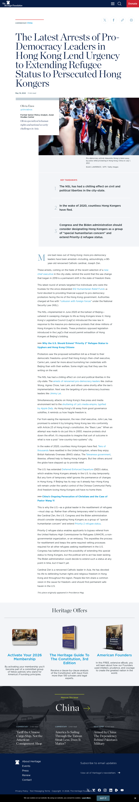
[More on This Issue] (86, 706)
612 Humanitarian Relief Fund (88, 289)
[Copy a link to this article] (122, 20)
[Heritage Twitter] (88, 791)
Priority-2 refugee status (88, 523)
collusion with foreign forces (76, 301)
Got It (103, 798)
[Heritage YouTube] (122, 791)
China (29, 23)
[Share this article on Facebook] (113, 20)
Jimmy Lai (55, 393)
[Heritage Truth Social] (93, 791)
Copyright (56, 791)
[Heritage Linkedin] (110, 791)
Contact (27, 779)
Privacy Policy (21, 791)
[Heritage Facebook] (99, 791)
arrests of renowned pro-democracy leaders (76, 381)
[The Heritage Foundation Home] (12, 4)
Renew (26, 775)
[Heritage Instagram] (105, 791)
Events (26, 766)
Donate (132, 3)
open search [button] (119, 4)
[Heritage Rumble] (116, 791)
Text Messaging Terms (40, 791)
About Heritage (31, 761)
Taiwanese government (98, 454)
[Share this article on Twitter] (104, 20)
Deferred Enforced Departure (77, 469)
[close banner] (135, 799)
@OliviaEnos (26, 110)
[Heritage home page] (17, 762)
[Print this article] (131, 20)
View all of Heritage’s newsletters (98, 773)
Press (25, 770)
